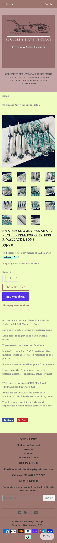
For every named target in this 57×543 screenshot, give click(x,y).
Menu (9, 4)
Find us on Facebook (29, 445)
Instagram (28, 449)
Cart (52, 4)
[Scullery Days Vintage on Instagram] (30, 513)
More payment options (16, 305)
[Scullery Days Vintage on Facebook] (19, 513)
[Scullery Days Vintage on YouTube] (36, 513)
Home (5, 96)
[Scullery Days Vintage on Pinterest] (25, 513)
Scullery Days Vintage (31, 521)
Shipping (7, 263)
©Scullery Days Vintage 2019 (27, 525)
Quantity (7, 272)
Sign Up (49, 498)
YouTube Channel (29, 457)
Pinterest (28, 453)
